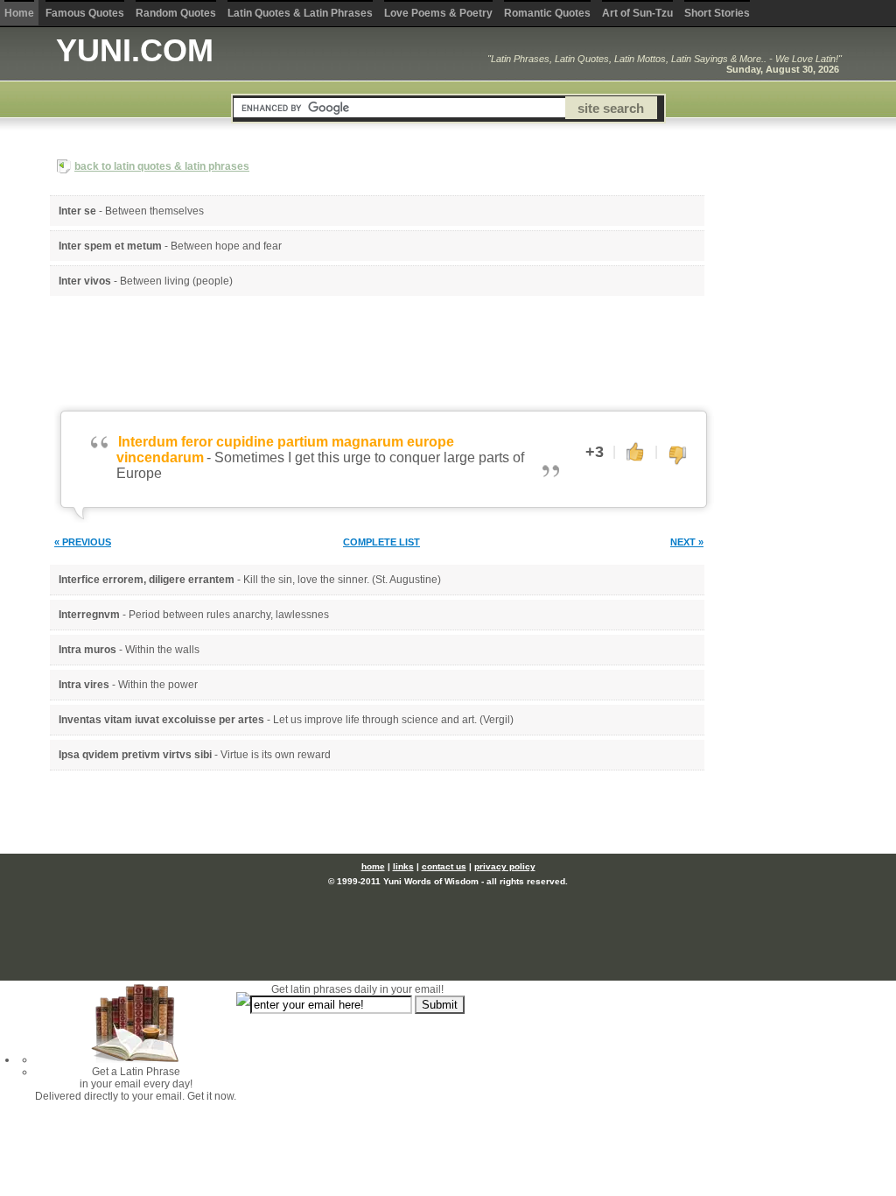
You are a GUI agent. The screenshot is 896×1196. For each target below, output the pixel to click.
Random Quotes (176, 13)
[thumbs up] (635, 450)
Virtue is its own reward (275, 755)
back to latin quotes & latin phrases (161, 166)
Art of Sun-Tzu (637, 13)
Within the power (158, 685)
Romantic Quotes (547, 13)
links (403, 866)
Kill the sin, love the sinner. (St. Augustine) (342, 579)
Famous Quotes (85, 13)
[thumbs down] (677, 456)
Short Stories (717, 13)
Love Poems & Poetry (438, 13)
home (373, 866)
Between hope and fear (226, 246)
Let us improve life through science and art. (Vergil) (393, 720)
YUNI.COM (135, 50)
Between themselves (154, 211)
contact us (444, 866)
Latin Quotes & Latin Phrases (300, 13)
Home (19, 13)
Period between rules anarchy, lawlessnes (229, 615)
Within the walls (162, 650)
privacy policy (505, 866)
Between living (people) (176, 281)
